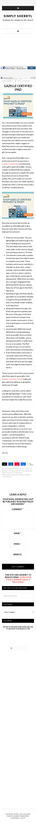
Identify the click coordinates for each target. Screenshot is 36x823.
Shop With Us (7, 473)
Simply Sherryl (18, 16)
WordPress (15, 818)
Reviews (29, 471)
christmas (8, 469)
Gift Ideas (17, 469)
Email (17, 544)
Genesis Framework (21, 816)
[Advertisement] (18, 56)
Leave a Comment (23, 81)
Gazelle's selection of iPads (12, 379)
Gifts (24, 469)
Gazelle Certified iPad (10, 164)
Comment (17, 509)
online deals (20, 471)
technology (7, 476)
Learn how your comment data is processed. (18, 579)
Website (17, 554)
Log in (22, 818)
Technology (17, 473)
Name (17, 533)
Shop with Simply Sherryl (21, 475)
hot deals (11, 471)
